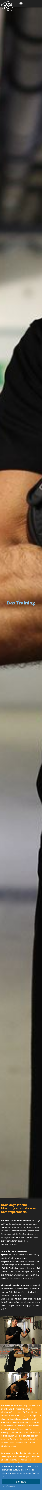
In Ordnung (21, 1482)
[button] (21, 3)
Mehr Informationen (8, 1486)
